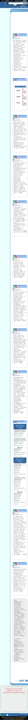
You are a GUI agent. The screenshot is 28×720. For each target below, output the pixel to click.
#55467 (17, 431)
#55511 (21, 435)
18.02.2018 (20, 285)
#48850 (17, 500)
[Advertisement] (6, 343)
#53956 (22, 502)
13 (18, 160)
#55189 (16, 445)
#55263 (18, 479)
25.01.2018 (20, 510)
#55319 (23, 440)
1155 (24, 10)
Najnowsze (23, 6)
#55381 (22, 488)
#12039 (18, 449)
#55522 (22, 433)
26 (18, 514)
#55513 (17, 470)
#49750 (17, 495)
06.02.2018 (20, 371)
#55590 (23, 474)
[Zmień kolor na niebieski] (4, 3)
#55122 (17, 481)
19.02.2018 (20, 255)
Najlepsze (23, 5)
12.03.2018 (20, 115)
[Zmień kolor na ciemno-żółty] (5, 3)
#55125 (22, 441)
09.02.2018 (20, 329)
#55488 (16, 442)
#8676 (23, 452)
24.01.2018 (20, 562)
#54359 (17, 502)
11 (18, 260)
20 (18, 290)
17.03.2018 (20, 34)
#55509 (16, 433)
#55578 (17, 472)
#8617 (16, 454)
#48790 (18, 493)
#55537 (18, 465)
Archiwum (23, 1)
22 (18, 205)
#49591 (17, 498)
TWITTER (9, 715)
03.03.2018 (20, 201)
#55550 (16, 436)
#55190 (21, 443)
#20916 (17, 452)
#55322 (16, 443)
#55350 (17, 484)
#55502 (17, 468)
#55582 (23, 431)
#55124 (20, 445)
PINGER (15, 715)
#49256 (17, 496)
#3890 (17, 450)
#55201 (17, 440)
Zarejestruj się (18, 0)
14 (18, 38)
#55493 (20, 436)
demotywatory (23, 716)
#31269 (21, 454)
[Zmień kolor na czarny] (7, 3)
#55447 (16, 435)
